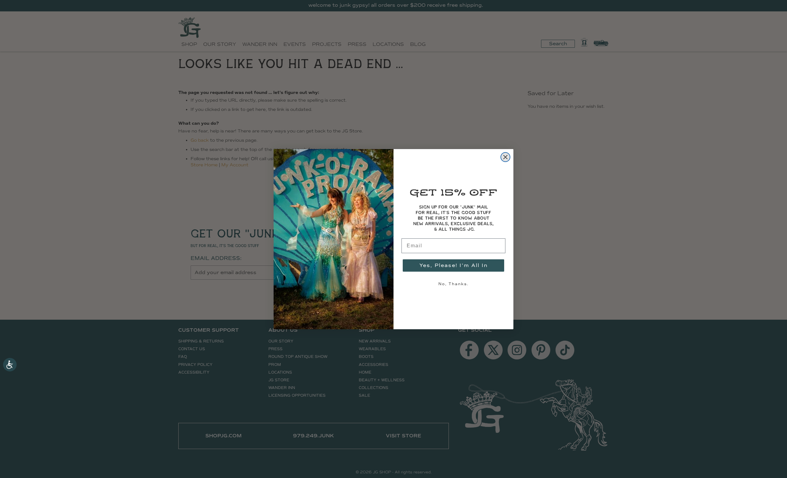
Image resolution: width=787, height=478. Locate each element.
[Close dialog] (505, 157)
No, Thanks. (453, 284)
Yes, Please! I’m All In (453, 265)
